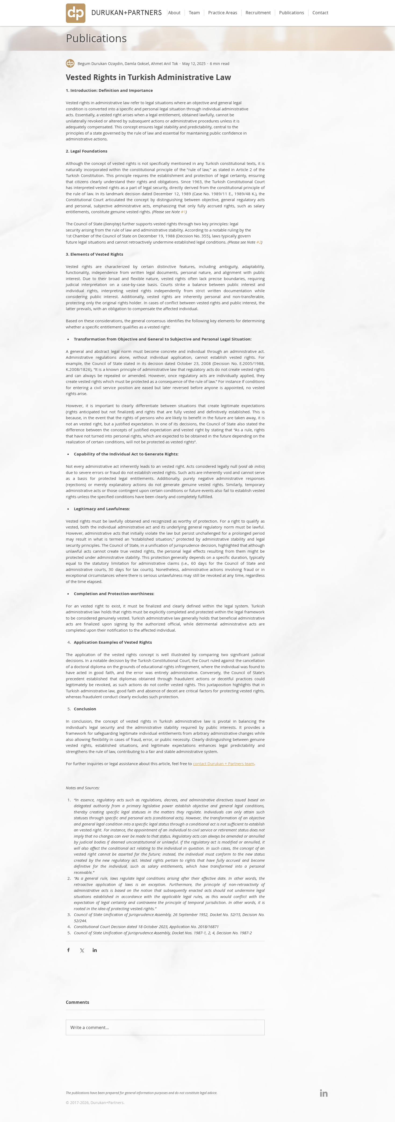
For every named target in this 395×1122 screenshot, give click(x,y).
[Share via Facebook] (68, 950)
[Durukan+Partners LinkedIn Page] (323, 1093)
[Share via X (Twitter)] (81, 950)
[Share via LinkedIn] (94, 950)
